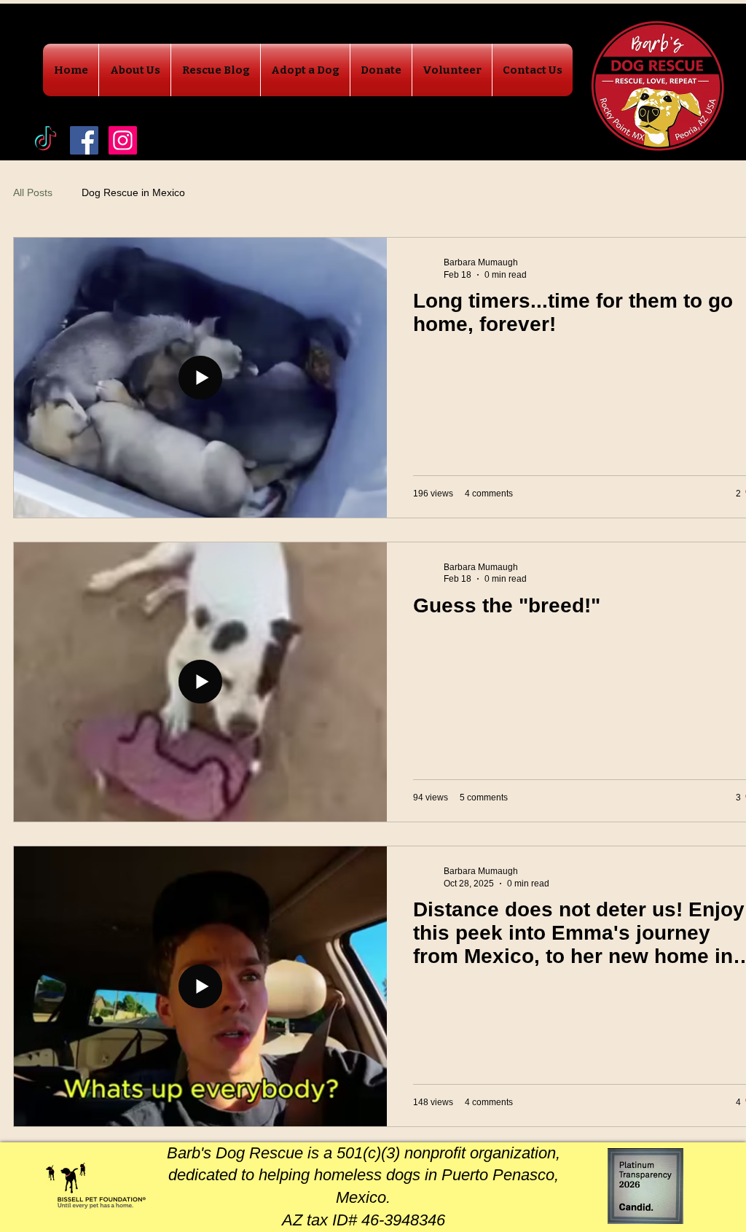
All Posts (32, 192)
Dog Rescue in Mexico (133, 192)
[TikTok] (45, 140)
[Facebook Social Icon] (84, 140)
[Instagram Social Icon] (123, 140)
